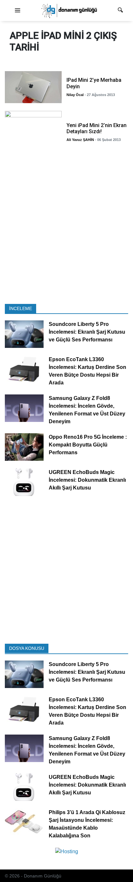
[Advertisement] (66, 230)
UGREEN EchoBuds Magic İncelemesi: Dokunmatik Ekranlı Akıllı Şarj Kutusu (87, 479)
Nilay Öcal (75, 95)
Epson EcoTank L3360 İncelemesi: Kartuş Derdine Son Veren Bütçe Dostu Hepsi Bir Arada (87, 371)
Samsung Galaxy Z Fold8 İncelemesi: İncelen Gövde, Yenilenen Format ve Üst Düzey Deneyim (87, 409)
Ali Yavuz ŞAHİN (80, 140)
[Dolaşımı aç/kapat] (17, 10)
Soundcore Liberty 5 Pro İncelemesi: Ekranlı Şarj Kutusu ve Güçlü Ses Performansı (87, 331)
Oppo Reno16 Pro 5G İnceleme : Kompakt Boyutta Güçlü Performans (88, 444)
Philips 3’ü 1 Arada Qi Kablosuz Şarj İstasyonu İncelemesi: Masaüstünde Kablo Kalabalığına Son (87, 824)
